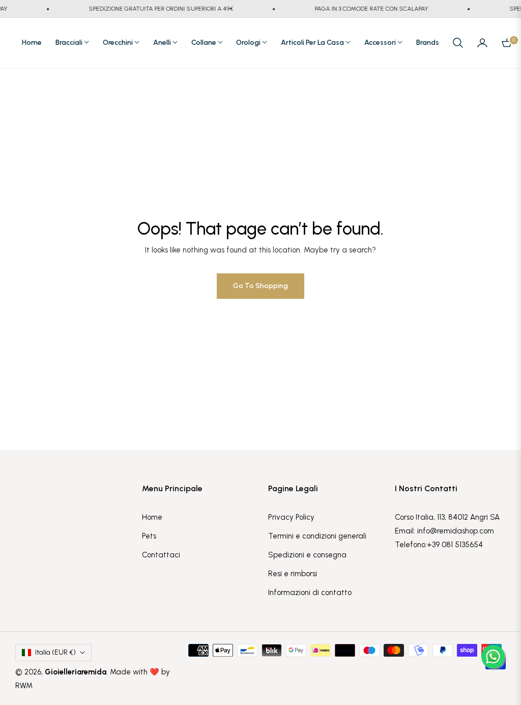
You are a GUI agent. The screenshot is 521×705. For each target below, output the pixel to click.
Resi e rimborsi (292, 573)
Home (152, 517)
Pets (149, 536)
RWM (24, 685)
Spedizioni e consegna (307, 554)
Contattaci (161, 554)
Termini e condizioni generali (317, 536)
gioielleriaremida (75, 671)
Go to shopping (260, 285)
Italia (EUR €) (55, 652)
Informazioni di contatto (310, 592)
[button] (458, 43)
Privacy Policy (291, 517)
